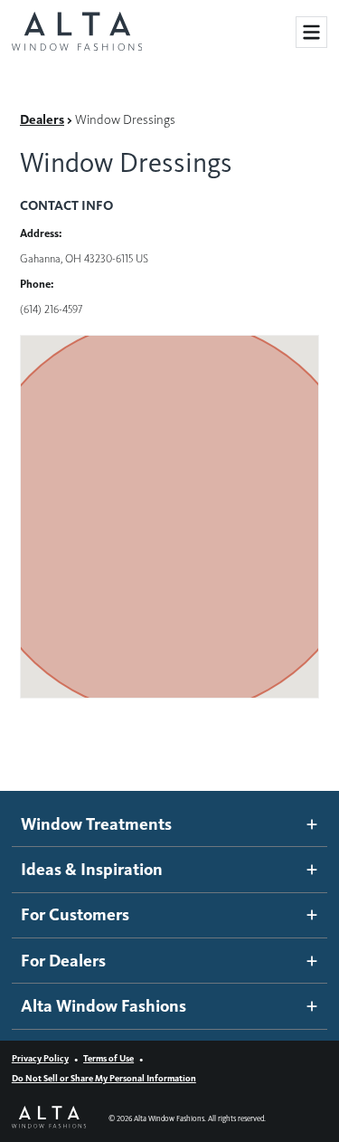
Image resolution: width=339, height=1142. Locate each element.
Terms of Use (108, 1058)
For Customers (75, 914)
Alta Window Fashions (103, 1005)
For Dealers (63, 960)
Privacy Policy (40, 1058)
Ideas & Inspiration (92, 869)
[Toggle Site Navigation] (311, 32)
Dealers (42, 119)
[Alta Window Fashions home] (77, 32)
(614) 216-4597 (51, 309)
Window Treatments (96, 824)
